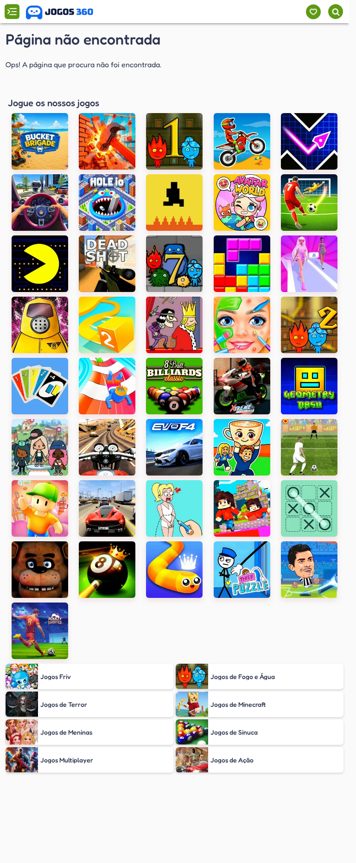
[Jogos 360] (59, 12)
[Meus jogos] (313, 11)
